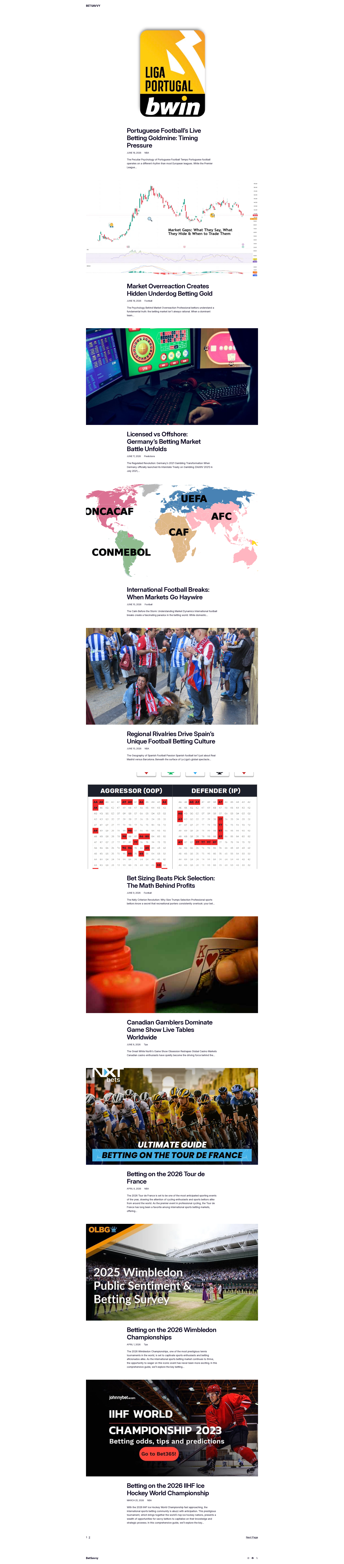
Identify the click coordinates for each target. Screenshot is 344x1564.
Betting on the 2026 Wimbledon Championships (171, 1333)
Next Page (252, 1537)
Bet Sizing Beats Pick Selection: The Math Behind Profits (171, 881)
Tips (146, 1044)
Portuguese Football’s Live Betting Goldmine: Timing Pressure (164, 138)
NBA (146, 152)
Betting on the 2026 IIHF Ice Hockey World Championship (168, 1489)
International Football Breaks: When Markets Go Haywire (168, 593)
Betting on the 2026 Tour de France (166, 1177)
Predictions (149, 456)
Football (148, 300)
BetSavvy (93, 5)
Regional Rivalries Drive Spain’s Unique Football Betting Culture (171, 737)
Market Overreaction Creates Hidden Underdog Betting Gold (169, 289)
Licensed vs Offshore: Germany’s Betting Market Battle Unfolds (164, 441)
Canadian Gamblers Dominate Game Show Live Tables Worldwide (169, 1029)
